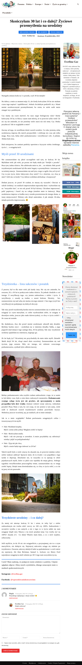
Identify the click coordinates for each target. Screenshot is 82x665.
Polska (29, 4)
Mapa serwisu (71, 663)
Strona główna (6, 44)
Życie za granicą (59, 4)
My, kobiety (42, 32)
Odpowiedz (13, 598)
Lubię (77, 182)
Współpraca (32, 663)
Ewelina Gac (31, 36)
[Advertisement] (31, 264)
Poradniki (6, 13)
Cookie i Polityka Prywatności (56, 663)
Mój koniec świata (27, 32)
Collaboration (42, 663)
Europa (38, 4)
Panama (21, 4)
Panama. (75, 145)
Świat (47, 4)
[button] (78, 4)
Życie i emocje (56, 32)
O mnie (25, 663)
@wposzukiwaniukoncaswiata (23, 580)
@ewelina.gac (17, 574)
